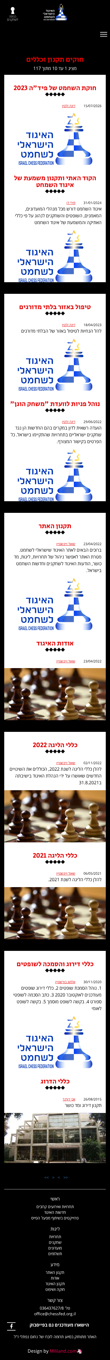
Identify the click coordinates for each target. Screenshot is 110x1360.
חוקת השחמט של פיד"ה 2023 (55, 89)
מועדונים (55, 1248)
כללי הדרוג (55, 1082)
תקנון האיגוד (55, 1283)
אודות (55, 1278)
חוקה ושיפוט (55, 1289)
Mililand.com (63, 1351)
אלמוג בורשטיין (65, 981)
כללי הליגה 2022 (55, 746)
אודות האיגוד (55, 644)
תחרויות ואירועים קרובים (55, 1206)
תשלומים (55, 1253)
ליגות (55, 1229)
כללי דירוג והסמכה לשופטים (55, 965)
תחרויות (55, 1236)
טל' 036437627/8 (55, 1308)
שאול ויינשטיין (65, 543)
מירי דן (71, 202)
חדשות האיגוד (55, 1212)
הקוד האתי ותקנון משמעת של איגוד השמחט (55, 182)
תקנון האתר (55, 527)
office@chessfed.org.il (55, 1313)
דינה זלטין (68, 105)
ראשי (55, 1199)
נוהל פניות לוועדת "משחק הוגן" (55, 405)
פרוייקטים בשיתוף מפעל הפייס (55, 1218)
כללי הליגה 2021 (55, 856)
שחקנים (55, 1242)
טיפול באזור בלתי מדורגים (55, 308)
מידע (55, 1264)
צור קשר (55, 1300)
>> (46, 1177)
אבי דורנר (69, 1099)
